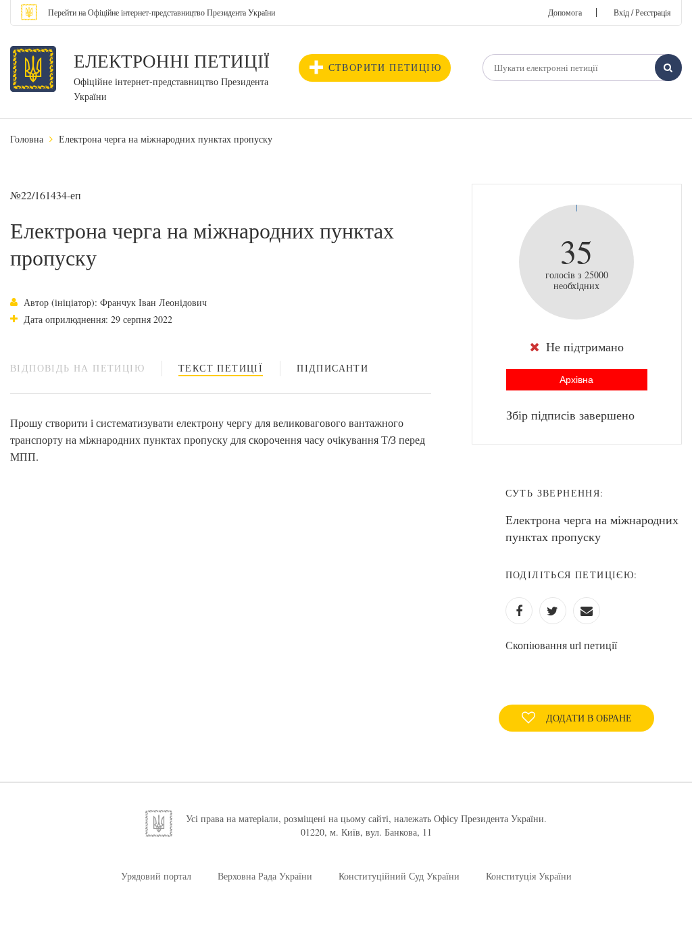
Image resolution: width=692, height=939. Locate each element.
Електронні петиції (172, 61)
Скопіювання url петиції (561, 645)
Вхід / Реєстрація (642, 12)
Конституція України (529, 875)
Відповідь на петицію (77, 367)
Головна (26, 138)
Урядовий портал (156, 875)
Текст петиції (220, 367)
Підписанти (332, 367)
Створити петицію (384, 67)
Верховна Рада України (265, 875)
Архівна (576, 379)
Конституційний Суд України (399, 875)
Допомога (565, 12)
